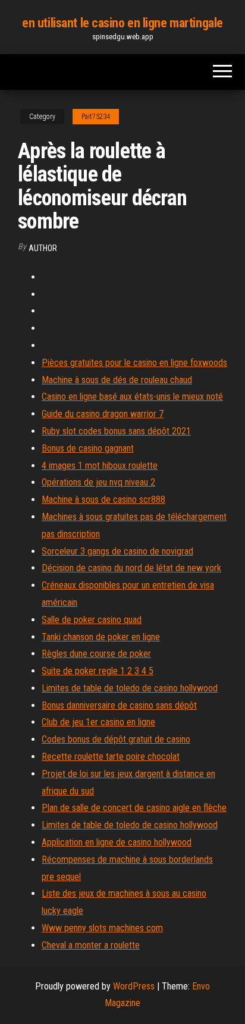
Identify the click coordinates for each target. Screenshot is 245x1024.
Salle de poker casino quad (92, 619)
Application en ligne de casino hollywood (116, 842)
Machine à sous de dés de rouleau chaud (117, 380)
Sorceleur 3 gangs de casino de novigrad (117, 551)
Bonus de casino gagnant (88, 448)
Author (43, 248)
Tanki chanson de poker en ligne (101, 637)
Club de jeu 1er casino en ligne (98, 722)
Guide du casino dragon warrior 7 (103, 413)
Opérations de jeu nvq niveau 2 (98, 482)
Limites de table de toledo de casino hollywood (130, 688)
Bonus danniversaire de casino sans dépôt (119, 705)
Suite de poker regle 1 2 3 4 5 (97, 671)
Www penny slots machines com (102, 928)
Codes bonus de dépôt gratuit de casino (116, 739)
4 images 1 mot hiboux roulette (100, 465)
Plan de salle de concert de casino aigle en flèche (134, 807)
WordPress (134, 986)
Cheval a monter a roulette (91, 945)
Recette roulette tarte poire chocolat (111, 756)
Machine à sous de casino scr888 (103, 499)
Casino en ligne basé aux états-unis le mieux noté (132, 396)
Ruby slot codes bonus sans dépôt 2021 (116, 431)
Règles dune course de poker (96, 653)
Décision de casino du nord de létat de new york (131, 568)
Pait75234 (95, 116)
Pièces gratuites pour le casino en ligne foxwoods (134, 362)
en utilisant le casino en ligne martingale (122, 22)
